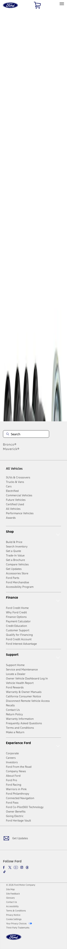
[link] (10, 889)
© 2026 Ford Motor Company (20, 885)
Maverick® (11, 449)
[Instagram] (21, 867)
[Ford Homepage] (13, 939)
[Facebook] (4, 867)
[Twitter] (9, 867)
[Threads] (27, 867)
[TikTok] (4, 871)
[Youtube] (16, 867)
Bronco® (10, 444)
